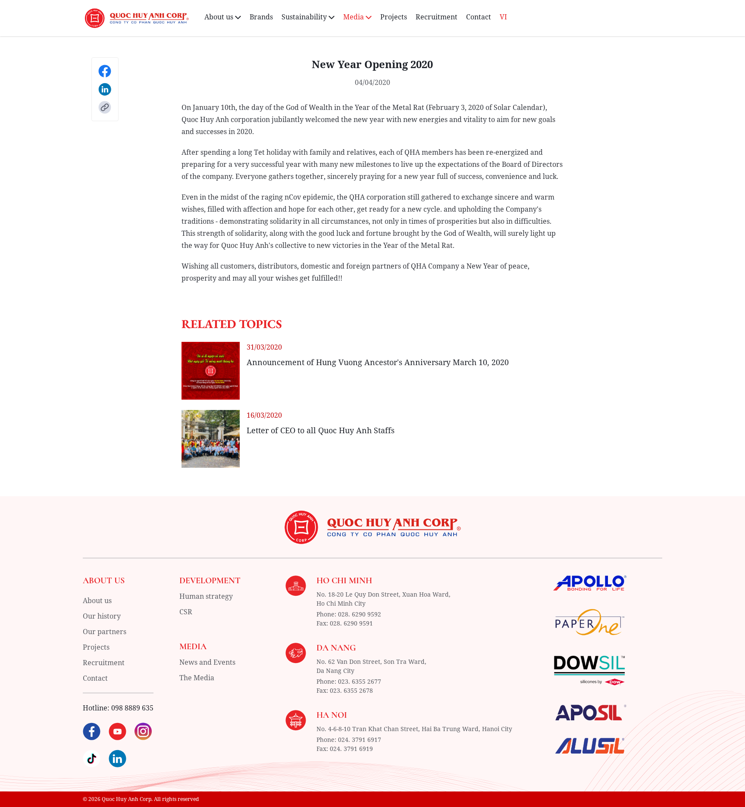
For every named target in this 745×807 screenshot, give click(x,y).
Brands (261, 17)
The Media (196, 677)
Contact (478, 17)
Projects (393, 17)
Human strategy (206, 596)
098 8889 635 (132, 708)
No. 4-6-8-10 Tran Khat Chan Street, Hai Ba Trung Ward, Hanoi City (414, 729)
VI (503, 17)
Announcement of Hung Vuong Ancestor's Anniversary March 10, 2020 (378, 362)
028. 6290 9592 (359, 614)
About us (97, 600)
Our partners (104, 631)
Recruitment (436, 17)
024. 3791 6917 (359, 739)
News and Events (207, 662)
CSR (185, 611)
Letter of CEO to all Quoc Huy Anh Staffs (320, 430)
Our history (102, 616)
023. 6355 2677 (359, 681)
